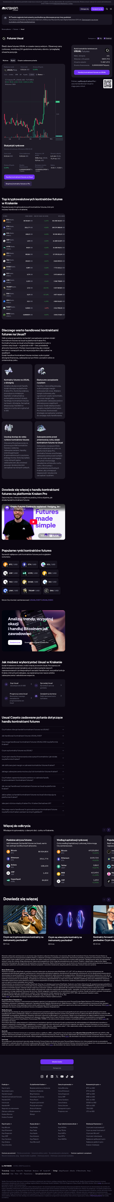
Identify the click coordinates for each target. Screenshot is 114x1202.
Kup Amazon (34, 1136)
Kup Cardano (6, 1139)
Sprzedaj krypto (7, 1091)
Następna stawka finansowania (40, 166)
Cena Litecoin (63, 1105)
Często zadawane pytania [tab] (27, 60)
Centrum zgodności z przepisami (81, 1153)
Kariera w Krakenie (36, 1091)
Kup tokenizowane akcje (68, 1124)
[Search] (107, 9)
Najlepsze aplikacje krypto (95, 1139)
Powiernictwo (28, 1174)
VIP (41, 1171)
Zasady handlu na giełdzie (28, 1156)
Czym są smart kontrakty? (95, 1130)
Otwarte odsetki (56, 153)
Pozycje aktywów (36, 1105)
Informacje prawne (43, 1156)
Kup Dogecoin (7, 1133)
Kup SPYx (61, 1136)
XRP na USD (90, 1094)
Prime (16, 1174)
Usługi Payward (63, 1171)
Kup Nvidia (34, 1127)
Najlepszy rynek (9, 67)
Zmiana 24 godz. (38, 67)
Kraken (13, 1171)
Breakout (36, 1171)
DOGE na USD (91, 1103)
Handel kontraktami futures (12, 1097)
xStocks (72, 1171)
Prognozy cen (63, 1111)
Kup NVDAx (62, 1127)
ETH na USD (90, 1091)
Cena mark (24, 67)
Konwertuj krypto (93, 1084)
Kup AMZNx (62, 1139)
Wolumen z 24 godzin (39, 154)
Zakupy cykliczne (8, 1111)
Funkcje (5, 1084)
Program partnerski (37, 1103)
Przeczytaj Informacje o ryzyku (63, 3)
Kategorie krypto (64, 1108)
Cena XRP (61, 1097)
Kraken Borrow (7, 1114)
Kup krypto (6, 1088)
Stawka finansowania (23, 166)
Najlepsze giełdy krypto (94, 1142)
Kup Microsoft (35, 1142)
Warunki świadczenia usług (10, 1156)
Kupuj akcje (35, 1124)
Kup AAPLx (62, 1133)
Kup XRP (5, 1136)
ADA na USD (90, 1105)
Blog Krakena (35, 1094)
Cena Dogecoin (63, 1094)
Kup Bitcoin (6, 1127)
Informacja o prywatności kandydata (62, 1156)
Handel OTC (6, 1100)
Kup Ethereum (7, 1130)
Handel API (6, 1105)
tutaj (99, 1183)
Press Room (34, 1100)
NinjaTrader (28, 1171)
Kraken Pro (19, 1171)
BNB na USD (90, 1097)
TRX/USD (89, 1108)
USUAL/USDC (47, 600)
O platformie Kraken (38, 1084)
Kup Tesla (33, 1130)
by (7, 1166)
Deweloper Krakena (37, 1097)
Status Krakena (35, 1108)
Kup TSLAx (62, 1130)
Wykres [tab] (5, 60)
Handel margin (7, 1094)
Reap (89, 1171)
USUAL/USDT (35, 600)
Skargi (32, 1114)
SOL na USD (90, 1100)
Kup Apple (33, 1133)
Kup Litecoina (7, 1145)
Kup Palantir (34, 1139)
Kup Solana (6, 1142)
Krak (12, 1174)
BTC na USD (90, 1088)
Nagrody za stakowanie (10, 1108)
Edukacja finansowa (94, 1124)
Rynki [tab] (13, 60)
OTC (21, 1174)
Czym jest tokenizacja (94, 1136)
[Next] (109, 830)
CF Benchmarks (81, 1171)
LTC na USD (90, 1111)
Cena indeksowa (24, 153)
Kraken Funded (7, 1117)
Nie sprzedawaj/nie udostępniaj (58, 1153)
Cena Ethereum (63, 1091)
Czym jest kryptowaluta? (95, 1127)
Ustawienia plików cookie (40, 1153)
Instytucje (5, 1103)
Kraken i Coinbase (92, 1145)
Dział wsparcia (35, 1111)
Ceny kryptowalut (65, 1084)
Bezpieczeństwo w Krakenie (40, 1088)
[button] (42, 220)
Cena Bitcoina (63, 1088)
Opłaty (53, 165)
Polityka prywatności (23, 1153)
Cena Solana (62, 1103)
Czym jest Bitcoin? (92, 1133)
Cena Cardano (63, 1100)
